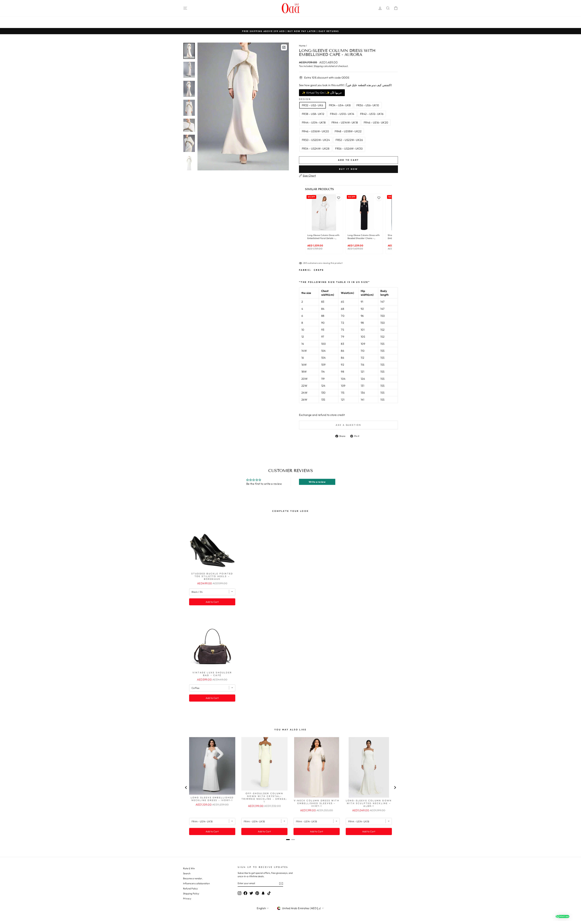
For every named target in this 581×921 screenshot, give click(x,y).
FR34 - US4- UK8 (340, 105)
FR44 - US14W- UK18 (345, 122)
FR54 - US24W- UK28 (315, 148)
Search (186, 873)
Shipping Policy (191, 893)
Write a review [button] (317, 481)
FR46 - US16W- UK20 (315, 131)
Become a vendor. (193, 878)
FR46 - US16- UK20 (376, 122)
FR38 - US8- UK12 (313, 114)
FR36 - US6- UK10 (367, 105)
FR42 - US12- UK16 (372, 114)
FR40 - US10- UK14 (342, 114)
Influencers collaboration (196, 883)
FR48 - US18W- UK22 (348, 131)
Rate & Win (189, 868)
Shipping (318, 66)
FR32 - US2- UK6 (312, 105)
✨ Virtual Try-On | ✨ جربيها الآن (322, 92)
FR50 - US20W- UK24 (316, 140)
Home (302, 45)
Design (305, 99)
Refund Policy (190, 888)
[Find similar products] (284, 47)
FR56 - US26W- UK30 (349, 148)
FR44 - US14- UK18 (314, 122)
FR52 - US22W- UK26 (349, 140)
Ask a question (348, 425)
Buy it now (348, 169)
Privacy (187, 898)
